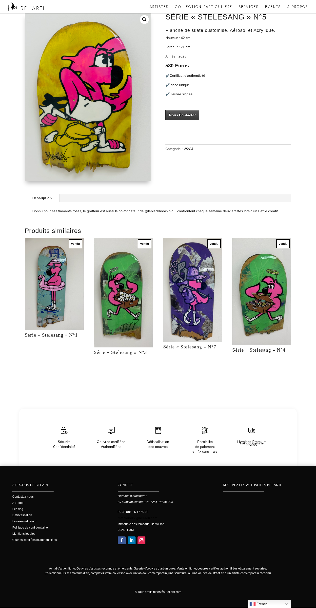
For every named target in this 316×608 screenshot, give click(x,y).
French (262, 604)
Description (42, 198)
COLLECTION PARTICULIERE (203, 7)
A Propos (297, 7)
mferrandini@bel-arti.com (138, 518)
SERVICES (249, 7)
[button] (144, 19)
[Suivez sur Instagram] (141, 540)
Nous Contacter (182, 115)
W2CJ (188, 149)
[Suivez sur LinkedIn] (132, 540)
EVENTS (273, 7)
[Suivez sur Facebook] (122, 540)
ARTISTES (159, 7)
